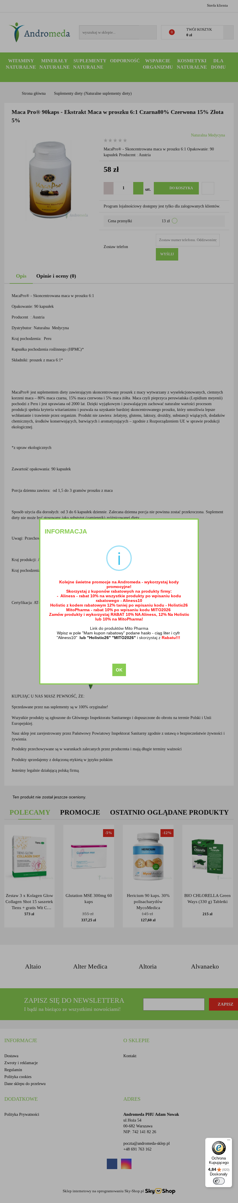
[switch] (219, 1180)
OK (119, 669)
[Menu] (228, 1141)
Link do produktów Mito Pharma (119, 628)
